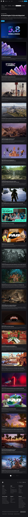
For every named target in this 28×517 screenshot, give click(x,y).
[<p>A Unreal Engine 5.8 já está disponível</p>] (14, 25)
